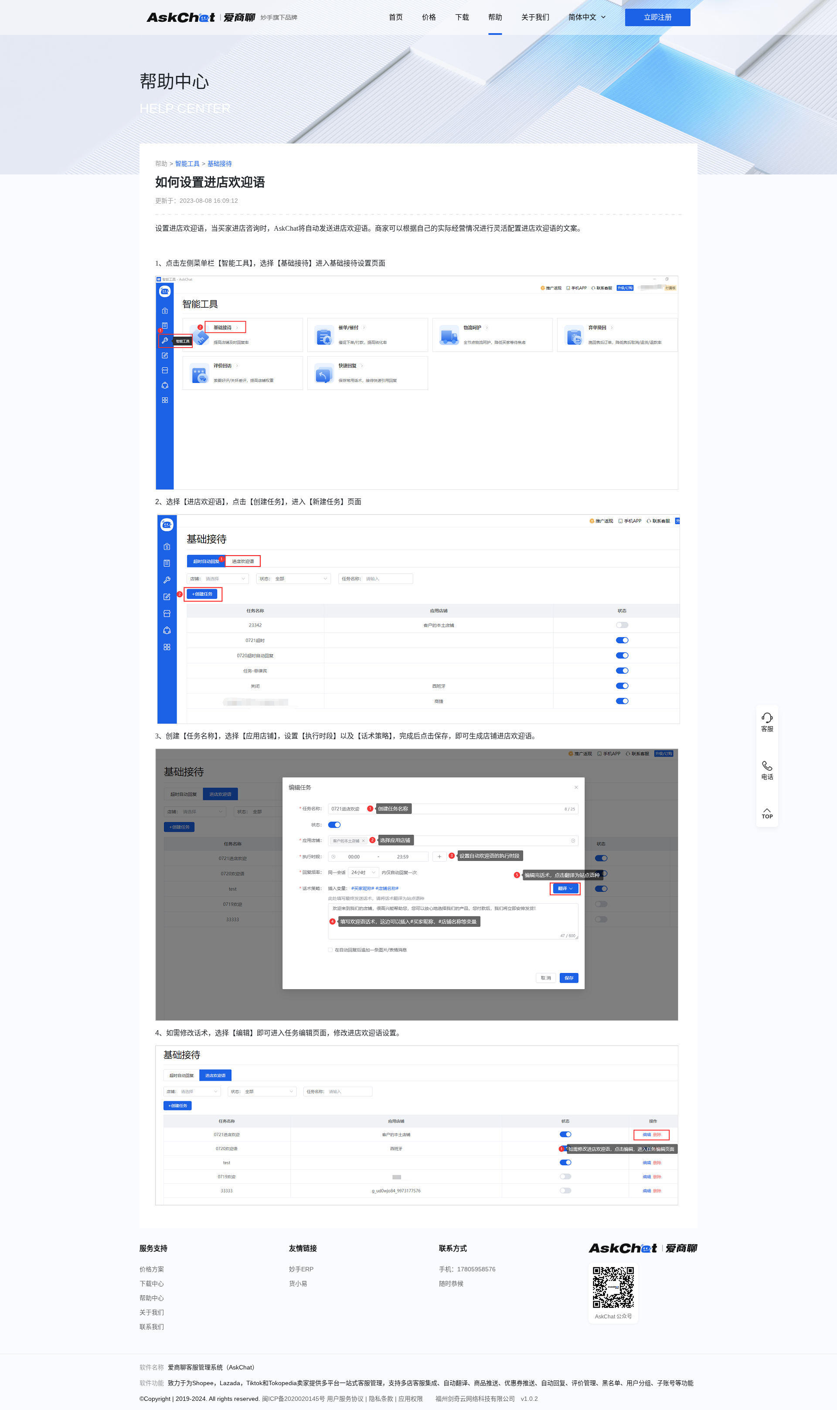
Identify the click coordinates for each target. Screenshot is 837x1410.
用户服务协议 (346, 1398)
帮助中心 (152, 1297)
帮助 (495, 17)
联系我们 (152, 1326)
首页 (396, 17)
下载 (462, 17)
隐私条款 (382, 1398)
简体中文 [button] (583, 17)
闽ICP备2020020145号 (294, 1398)
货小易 (298, 1283)
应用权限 (411, 1398)
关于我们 (535, 17)
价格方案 (152, 1269)
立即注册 (658, 17)
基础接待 (220, 163)
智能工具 (187, 163)
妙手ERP (301, 1269)
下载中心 (152, 1283)
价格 (429, 17)
